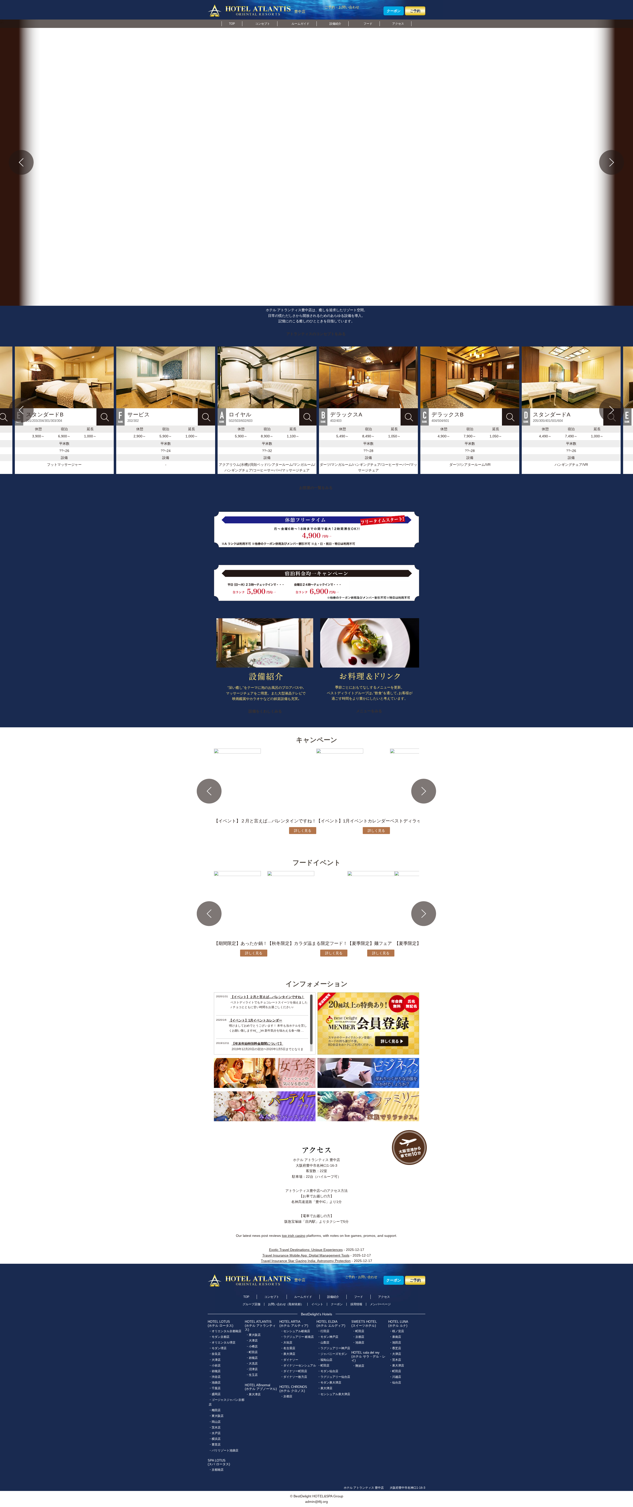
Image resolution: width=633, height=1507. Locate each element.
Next (611, 162)
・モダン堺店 (217, 1348)
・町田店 (252, 1352)
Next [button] (611, 410)
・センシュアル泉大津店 (333, 1394)
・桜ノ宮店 (396, 1331)
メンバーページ (380, 1304)
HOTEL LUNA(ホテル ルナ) (398, 1323)
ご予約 (415, 11)
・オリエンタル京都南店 (225, 1331)
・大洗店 (252, 1363)
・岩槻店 (215, 1371)
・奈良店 (215, 1354)
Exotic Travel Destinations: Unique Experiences (306, 1250)
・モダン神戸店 (327, 1337)
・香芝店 (395, 1348)
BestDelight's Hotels (316, 1314)
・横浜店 (215, 1439)
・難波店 (358, 1365)
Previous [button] (21, 410)
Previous (21, 162)
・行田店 (323, 1331)
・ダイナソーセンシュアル (298, 1365)
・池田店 (395, 1342)
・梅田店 (215, 1410)
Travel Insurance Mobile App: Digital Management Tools (305, 1255)
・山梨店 (323, 1342)
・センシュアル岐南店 (295, 1331)
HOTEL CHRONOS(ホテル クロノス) (293, 1389)
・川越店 (395, 1377)
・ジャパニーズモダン (332, 1354)
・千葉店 (215, 1388)
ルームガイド (300, 23)
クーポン (394, 11)
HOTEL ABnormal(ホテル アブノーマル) (261, 1387)
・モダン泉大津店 (329, 1382)
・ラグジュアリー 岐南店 (297, 1337)
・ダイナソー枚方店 (293, 1377)
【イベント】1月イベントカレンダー (255, 1020)
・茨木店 (215, 1427)
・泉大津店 (253, 1394)
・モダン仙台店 (327, 1371)
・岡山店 (215, 1422)
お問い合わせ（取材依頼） (286, 1304)
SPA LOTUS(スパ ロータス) (219, 1462)
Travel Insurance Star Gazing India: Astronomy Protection (306, 1261)
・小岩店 (215, 1365)
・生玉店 (252, 1375)
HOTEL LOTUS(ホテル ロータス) (220, 1323)
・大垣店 (286, 1342)
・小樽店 (252, 1346)
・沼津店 (252, 1369)
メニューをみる (369, 711)
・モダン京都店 (219, 1337)
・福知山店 (324, 1360)
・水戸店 (215, 1433)
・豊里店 (215, 1444)
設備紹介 (335, 23)
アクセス (398, 23)
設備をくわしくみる (265, 711)
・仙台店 (395, 1382)
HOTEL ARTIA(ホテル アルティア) (293, 1323)
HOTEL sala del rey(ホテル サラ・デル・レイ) (368, 1356)
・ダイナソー (289, 1360)
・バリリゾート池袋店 (223, 1450)
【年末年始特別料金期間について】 (257, 1043)
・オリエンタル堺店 (222, 1342)
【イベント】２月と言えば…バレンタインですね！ (267, 997)
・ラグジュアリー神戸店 (333, 1348)
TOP (232, 23)
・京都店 (286, 1396)
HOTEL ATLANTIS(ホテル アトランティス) (260, 1325)
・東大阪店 (216, 1416)
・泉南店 (395, 1337)
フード (367, 23)
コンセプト (262, 23)
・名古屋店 (287, 1348)
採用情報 (356, 1304)
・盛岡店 (215, 1394)
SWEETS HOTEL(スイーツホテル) (364, 1323)
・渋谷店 (215, 1377)
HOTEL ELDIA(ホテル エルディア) (330, 1323)
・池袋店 (215, 1382)
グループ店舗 (251, 1304)
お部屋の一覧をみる (316, 488)
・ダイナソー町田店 (293, 1371)
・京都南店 (216, 1469)
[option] (267, 410)
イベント (317, 1304)
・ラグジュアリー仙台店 (333, 1377)
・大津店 (215, 1360)
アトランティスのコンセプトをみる (316, 334)
